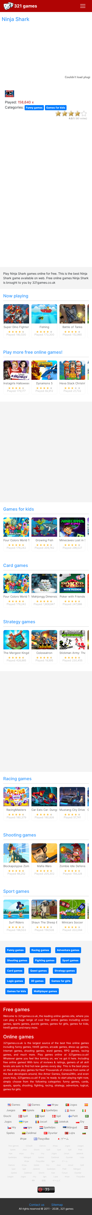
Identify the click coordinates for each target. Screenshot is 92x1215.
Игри (67, 1176)
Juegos (10, 1176)
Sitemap (57, 1204)
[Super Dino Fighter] (16, 314)
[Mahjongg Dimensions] (44, 583)
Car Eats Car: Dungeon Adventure (54, 809)
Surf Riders (16, 922)
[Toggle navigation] (83, 6)
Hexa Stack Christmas (74, 383)
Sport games (16, 891)
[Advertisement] (46, 197)
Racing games (17, 778)
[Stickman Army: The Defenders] (72, 639)
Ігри (25, 1121)
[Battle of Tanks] (72, 314)
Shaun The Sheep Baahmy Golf (52, 922)
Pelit (75, 1116)
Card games (15, 565)
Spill (25, 1116)
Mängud (71, 1127)
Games (16, 1104)
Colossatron (44, 652)
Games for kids (55, 107)
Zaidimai (31, 1132)
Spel (42, 1116)
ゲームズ (56, 1180)
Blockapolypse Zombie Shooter (24, 866)
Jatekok (63, 1121)
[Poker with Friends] (72, 583)
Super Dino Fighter (16, 327)
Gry (81, 1121)
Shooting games (19, 835)
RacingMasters (16, 809)
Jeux (72, 1110)
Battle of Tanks (72, 327)
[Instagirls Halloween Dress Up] (16, 370)
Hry (14, 1127)
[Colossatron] (44, 639)
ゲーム (64, 1138)
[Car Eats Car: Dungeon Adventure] (44, 796)
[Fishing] (44, 314)
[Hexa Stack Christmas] (72, 370)
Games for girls (61, 980)
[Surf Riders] (16, 909)
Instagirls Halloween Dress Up (23, 383)
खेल (33, 1180)
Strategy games (19, 621)
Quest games (38, 970)
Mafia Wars (44, 866)
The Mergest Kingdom (18, 652)
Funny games (34, 107)
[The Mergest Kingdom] (16, 639)
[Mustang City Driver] (72, 796)
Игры (55, 1104)
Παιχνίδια (43, 1138)
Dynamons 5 (44, 383)
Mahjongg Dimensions (46, 596)
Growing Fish (44, 540)
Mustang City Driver (72, 809)
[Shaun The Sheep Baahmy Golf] (44, 909)
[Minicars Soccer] (72, 909)
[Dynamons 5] (44, 370)
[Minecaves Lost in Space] (72, 527)
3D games (37, 980)
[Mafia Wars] (44, 853)
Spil (58, 1116)
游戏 (44, 1180)
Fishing (44, 327)
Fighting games (45, 960)
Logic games (15, 980)
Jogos (73, 1104)
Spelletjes (51, 1110)
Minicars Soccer (72, 922)
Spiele (30, 1110)
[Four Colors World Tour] (16, 527)
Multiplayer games (45, 991)
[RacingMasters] (16, 796)
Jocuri (43, 1121)
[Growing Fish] (44, 527)
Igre (30, 1127)
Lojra (72, 1132)
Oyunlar (52, 1132)
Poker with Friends (72, 596)
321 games (25, 6)
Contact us (36, 1204)
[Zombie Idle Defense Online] (72, 853)
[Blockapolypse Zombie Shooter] (16, 853)
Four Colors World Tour (18, 540)
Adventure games (68, 950)
